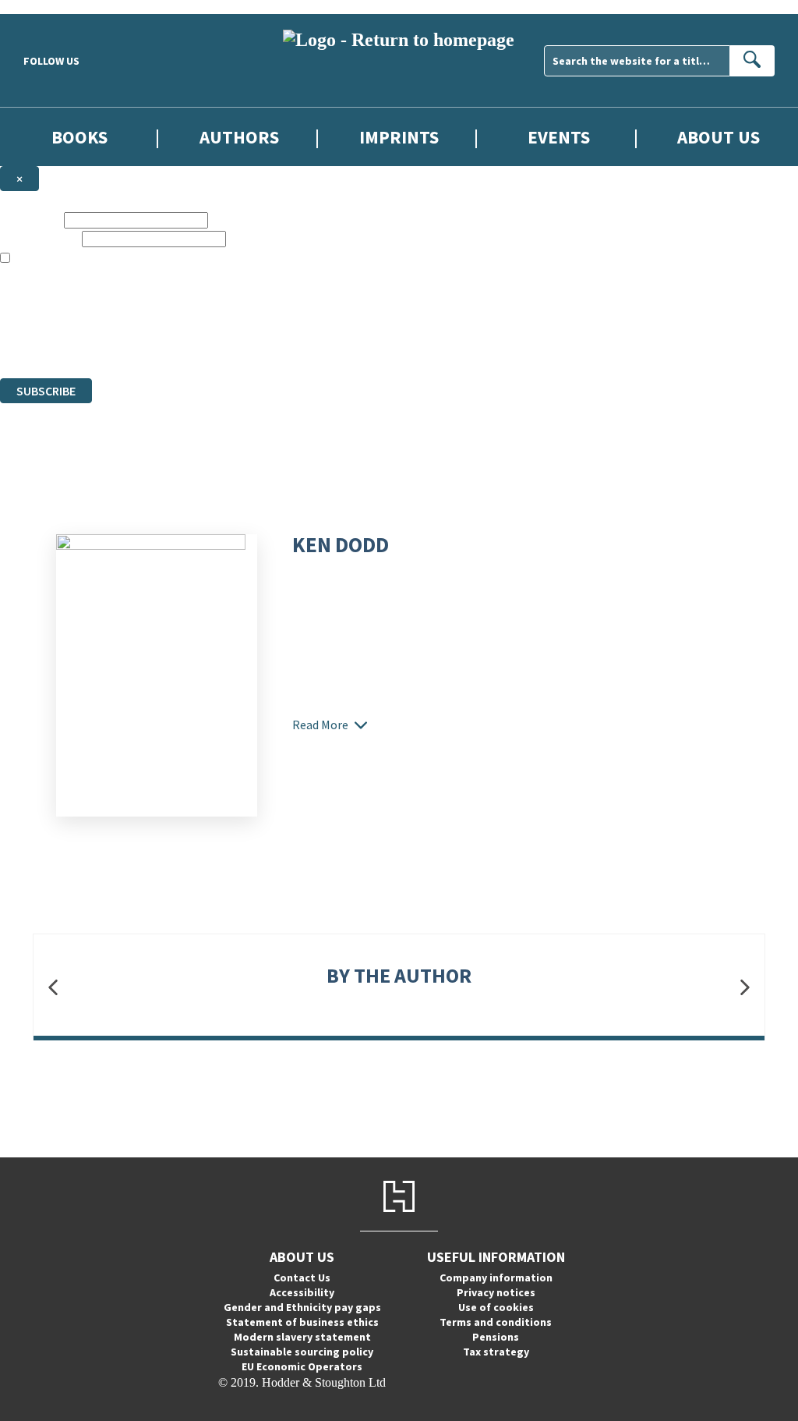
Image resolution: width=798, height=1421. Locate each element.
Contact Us (302, 1277)
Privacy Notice (307, 342)
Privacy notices (496, 1292)
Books (79, 137)
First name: (30, 219)
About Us (718, 137)
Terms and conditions (496, 1322)
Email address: (39, 238)
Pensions (495, 1337)
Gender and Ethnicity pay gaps (302, 1307)
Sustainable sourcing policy (302, 1352)
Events (559, 137)
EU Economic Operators (302, 1366)
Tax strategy (496, 1352)
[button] (53, 987)
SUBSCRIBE (46, 391)
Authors (239, 137)
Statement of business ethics (302, 1322)
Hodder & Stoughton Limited (179, 314)
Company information (496, 1277)
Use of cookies (496, 1307)
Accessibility (302, 1292)
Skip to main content (50, 6)
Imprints (399, 137)
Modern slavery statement (302, 1337)
